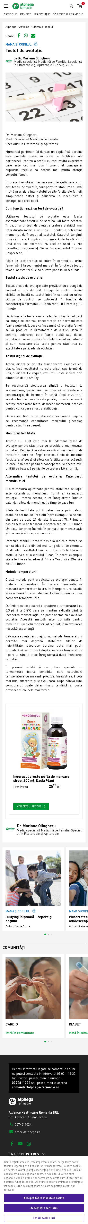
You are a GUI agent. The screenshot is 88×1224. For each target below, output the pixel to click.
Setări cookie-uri (44, 1218)
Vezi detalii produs (29, 806)
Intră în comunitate (20, 1032)
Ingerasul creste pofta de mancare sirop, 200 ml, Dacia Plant (41, 778)
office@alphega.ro (27, 1132)
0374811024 (22, 1124)
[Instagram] (29, 1143)
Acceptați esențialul (44, 1207)
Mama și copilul (42, 26)
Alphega (11, 26)
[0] (79, 6)
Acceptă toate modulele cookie (44, 1197)
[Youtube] (20, 1143)
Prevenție (42, 14)
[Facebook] (12, 1143)
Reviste (25, 14)
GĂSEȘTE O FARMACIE (68, 14)
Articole (10, 14)
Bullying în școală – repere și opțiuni (29, 919)
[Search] (72, 6)
